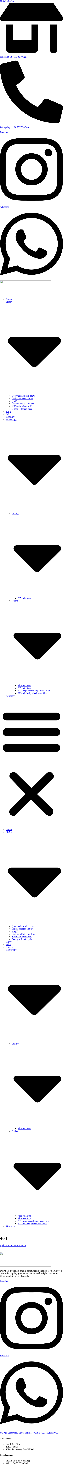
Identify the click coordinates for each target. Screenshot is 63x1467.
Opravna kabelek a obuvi (23, 396)
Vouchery (10, 696)
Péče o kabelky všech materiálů (32, 693)
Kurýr (8, 411)
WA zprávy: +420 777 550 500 (14, 127)
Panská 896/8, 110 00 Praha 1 (14, 57)
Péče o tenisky (24, 688)
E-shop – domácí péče (22, 409)
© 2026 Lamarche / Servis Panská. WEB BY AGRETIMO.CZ (29, 1432)
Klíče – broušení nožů (22, 406)
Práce (8, 414)
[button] (31, 763)
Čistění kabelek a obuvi (22, 398)
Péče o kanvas (24, 598)
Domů (9, 299)
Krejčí (14, 401)
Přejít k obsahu (7, 1)
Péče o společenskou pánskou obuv (34, 690)
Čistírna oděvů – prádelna (23, 403)
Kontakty (10, 417)
